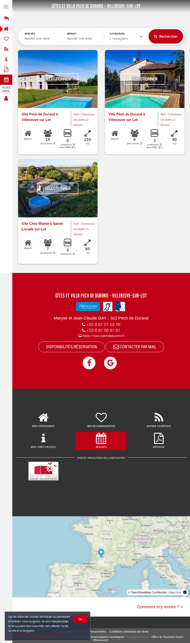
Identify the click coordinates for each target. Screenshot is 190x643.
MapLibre (175, 592)
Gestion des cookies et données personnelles (35, 635)
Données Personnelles (91, 631)
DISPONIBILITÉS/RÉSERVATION (71, 346)
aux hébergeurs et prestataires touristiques (97, 637)
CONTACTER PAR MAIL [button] (137, 346)
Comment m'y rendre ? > (160, 607)
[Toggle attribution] (185, 592)
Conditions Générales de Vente (129, 631)
